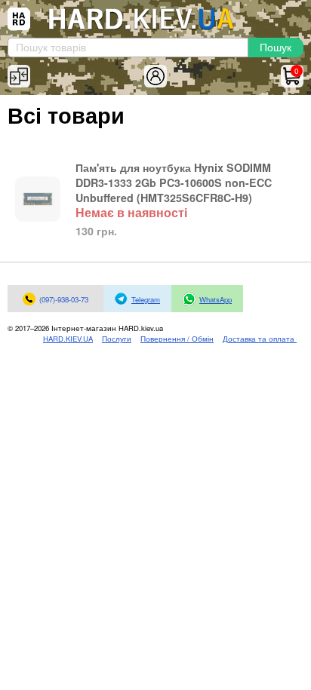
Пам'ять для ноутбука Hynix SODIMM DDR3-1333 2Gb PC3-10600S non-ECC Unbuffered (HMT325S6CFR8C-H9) (173, 182)
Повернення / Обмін (177, 338)
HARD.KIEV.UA (68, 338)
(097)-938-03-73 (63, 299)
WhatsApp (215, 299)
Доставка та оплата (260, 338)
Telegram (145, 299)
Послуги (116, 338)
